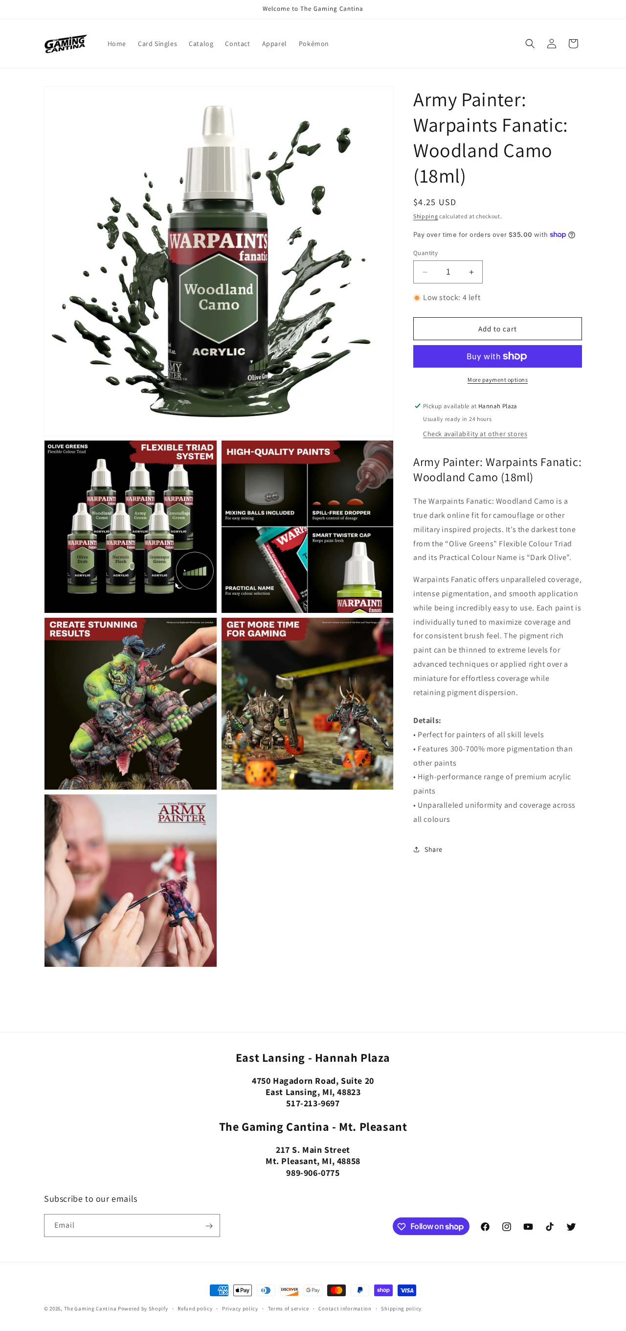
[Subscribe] (209, 1226)
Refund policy (195, 1308)
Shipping (425, 216)
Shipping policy (401, 1308)
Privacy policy (240, 1308)
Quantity (425, 253)
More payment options (498, 379)
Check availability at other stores (475, 433)
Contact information (344, 1308)
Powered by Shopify (143, 1308)
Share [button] (434, 849)
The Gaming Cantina (90, 1308)
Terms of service (288, 1308)
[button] (530, 43)
